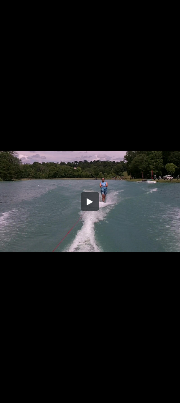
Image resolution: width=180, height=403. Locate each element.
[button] (90, 201)
